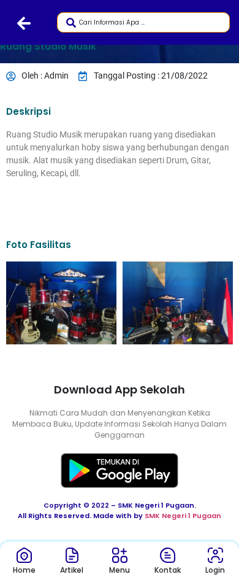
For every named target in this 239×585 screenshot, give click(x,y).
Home (24, 570)
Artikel (71, 570)
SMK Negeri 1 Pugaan (183, 516)
